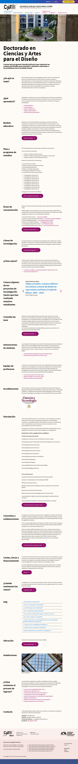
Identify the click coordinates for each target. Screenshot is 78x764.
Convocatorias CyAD (34, 734)
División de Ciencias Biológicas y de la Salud (13, 745)
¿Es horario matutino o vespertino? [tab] (33, 617)
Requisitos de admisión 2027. (31, 691)
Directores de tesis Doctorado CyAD (33, 375)
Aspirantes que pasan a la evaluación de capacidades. (38, 696)
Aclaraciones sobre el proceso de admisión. (35, 692)
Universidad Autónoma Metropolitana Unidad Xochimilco (41, 745)
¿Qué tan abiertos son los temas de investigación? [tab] (37, 630)
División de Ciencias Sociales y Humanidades (13, 746)
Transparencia (19, 735)
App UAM (66, 751)
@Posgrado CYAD (32, 720)
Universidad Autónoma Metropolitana (11, 749)
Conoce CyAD (7, 12)
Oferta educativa (17, 12)
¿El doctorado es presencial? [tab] (32, 601)
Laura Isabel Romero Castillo (45, 220)
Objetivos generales (29, 109)
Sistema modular (28, 138)
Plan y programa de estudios (31, 196)
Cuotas (25, 572)
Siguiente (60, 291)
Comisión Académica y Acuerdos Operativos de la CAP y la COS (40, 270)
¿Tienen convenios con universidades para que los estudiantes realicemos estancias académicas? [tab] (40, 620)
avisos (56, 1)
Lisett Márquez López (47, 223)
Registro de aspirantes (30, 698)
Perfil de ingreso (28, 105)
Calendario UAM (28, 590)
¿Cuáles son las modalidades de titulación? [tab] (35, 624)
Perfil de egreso (28, 107)
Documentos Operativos (30, 271)
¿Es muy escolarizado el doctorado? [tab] (33, 604)
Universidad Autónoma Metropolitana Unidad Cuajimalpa (41, 748)
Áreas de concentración (30, 229)
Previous (23, 291)
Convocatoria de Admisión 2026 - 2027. (34, 689)
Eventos (37, 12)
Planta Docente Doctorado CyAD (33, 378)
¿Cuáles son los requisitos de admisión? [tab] (35, 627)
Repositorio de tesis (29, 333)
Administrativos (62, 12)
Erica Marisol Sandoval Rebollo (53, 218)
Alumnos (44, 12)
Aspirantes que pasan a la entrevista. (34, 701)
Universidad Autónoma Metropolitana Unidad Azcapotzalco (42, 746)
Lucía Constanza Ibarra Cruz (51, 225)
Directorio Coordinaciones (21, 734)
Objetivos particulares (30, 110)
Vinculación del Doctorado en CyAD (33, 505)
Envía (65, 750)
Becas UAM (66, 748)
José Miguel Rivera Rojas (46, 222)
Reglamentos (33, 732)
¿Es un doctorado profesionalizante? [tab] (34, 611)
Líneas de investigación (30, 250)
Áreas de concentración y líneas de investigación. (37, 699)
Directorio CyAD (19, 732)
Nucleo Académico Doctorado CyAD (33, 376)
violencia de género (68, 1)
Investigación (28, 12)
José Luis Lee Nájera (42, 217)
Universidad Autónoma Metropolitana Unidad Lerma (40, 751)
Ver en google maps (29, 644)
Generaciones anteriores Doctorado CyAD (35, 355)
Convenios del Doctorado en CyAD (33, 545)
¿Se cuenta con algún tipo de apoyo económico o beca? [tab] (39, 614)
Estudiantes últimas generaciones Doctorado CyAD (37, 353)
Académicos (52, 12)
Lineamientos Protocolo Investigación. (34, 694)
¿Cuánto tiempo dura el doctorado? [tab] (33, 608)
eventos (48, 1)
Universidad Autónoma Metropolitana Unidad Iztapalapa (41, 749)
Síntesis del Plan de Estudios (31, 112)
